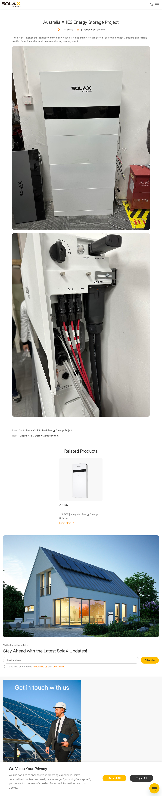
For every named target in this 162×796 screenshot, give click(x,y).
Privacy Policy (40, 666)
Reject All (141, 778)
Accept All (114, 778)
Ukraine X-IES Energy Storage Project (35, 435)
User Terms (58, 666)
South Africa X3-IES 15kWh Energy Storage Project (42, 430)
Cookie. (13, 787)
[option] (81, 491)
